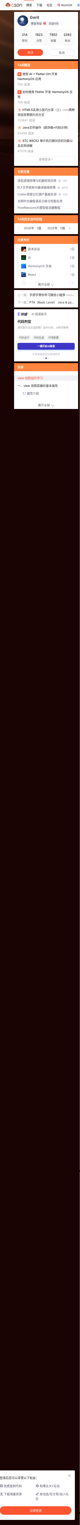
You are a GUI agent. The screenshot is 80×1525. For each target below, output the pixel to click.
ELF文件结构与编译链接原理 (42, 187)
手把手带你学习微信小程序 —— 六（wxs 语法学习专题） (50, 295)
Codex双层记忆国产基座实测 (42, 194)
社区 (49, 5)
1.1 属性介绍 (31, 393)
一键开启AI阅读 (46, 346)
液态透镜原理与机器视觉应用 (42, 180)
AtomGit (66, 5)
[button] (19, 228)
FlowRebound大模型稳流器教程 (38, 207)
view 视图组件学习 (30, 378)
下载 (39, 5)
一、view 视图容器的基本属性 (37, 385)
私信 (62, 52)
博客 (29, 5)
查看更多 (45, 159)
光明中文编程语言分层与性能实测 (39, 201)
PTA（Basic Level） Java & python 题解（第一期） (51, 302)
